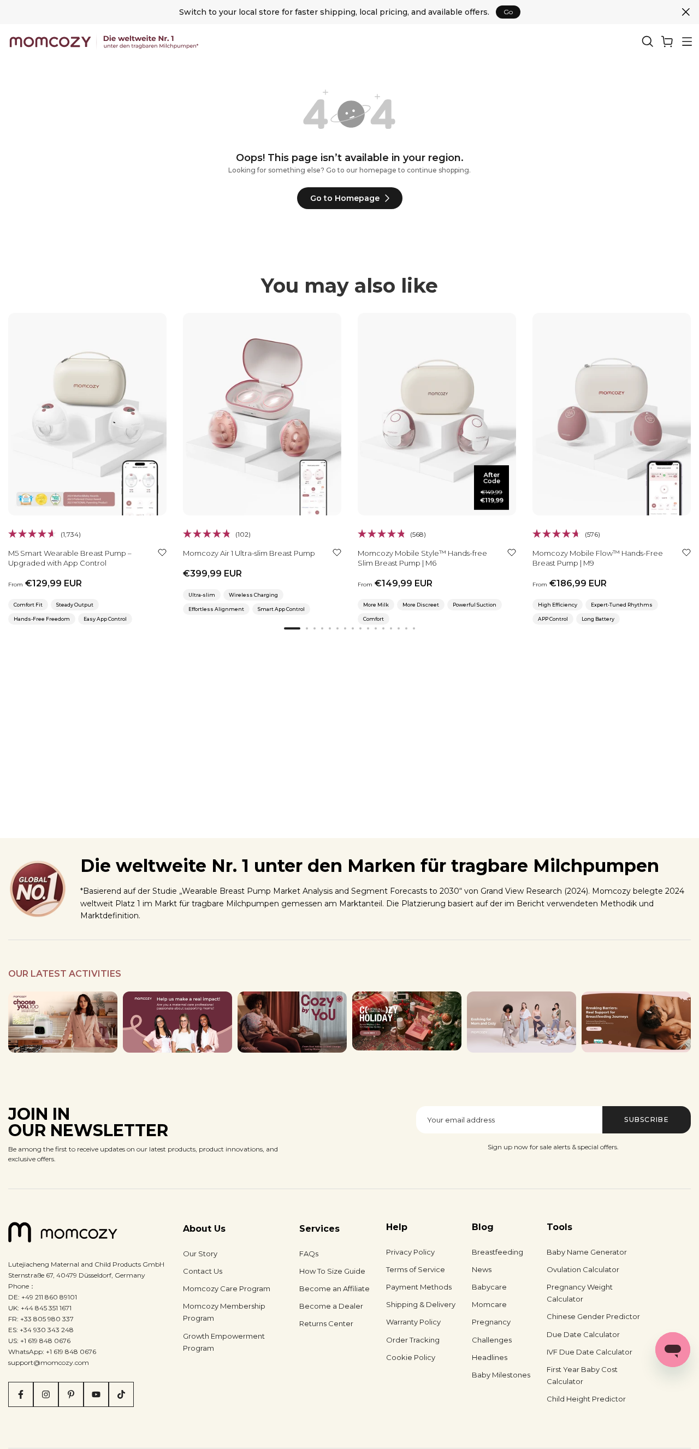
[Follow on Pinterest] (71, 1394)
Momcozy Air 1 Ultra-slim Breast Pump (249, 553)
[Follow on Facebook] (20, 1394)
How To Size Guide (332, 1271)
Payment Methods (419, 1286)
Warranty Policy (413, 1321)
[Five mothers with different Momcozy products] (521, 1022)
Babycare (489, 1286)
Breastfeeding (497, 1252)
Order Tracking (413, 1339)
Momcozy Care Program (226, 1288)
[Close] (685, 12)
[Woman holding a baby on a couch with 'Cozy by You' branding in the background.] (292, 1022)
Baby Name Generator (587, 1252)
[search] (647, 41)
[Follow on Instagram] (45, 1394)
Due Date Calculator (583, 1334)
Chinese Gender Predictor (593, 1316)
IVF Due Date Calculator (589, 1351)
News (481, 1269)
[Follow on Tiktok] (121, 1394)
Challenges (492, 1339)
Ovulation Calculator (583, 1269)
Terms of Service (415, 1269)
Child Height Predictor (586, 1398)
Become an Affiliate (334, 1288)
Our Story (200, 1253)
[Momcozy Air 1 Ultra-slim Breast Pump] (262, 414)
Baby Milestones (501, 1374)
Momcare (489, 1304)
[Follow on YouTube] (96, 1394)
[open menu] (687, 41)
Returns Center (326, 1323)
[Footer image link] (62, 1022)
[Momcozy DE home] (106, 41)
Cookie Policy (410, 1357)
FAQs (308, 1253)
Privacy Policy (410, 1252)
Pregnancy (491, 1321)
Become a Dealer (331, 1306)
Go (508, 12)
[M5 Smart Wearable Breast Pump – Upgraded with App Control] (87, 414)
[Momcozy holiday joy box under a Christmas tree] (406, 1020)
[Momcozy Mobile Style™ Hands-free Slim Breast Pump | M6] (437, 414)
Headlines (489, 1357)
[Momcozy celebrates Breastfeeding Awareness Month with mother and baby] (636, 1022)
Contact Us (202, 1271)
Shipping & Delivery (420, 1304)
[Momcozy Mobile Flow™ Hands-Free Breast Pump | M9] (611, 414)
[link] (667, 41)
